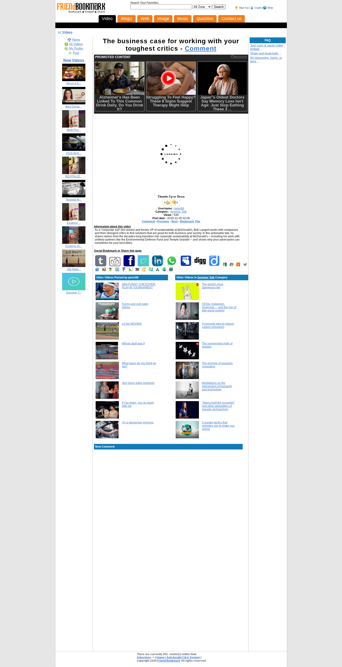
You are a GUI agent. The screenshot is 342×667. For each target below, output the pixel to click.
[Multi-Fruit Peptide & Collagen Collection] (73, 126)
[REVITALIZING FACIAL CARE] (73, 173)
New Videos (73, 60)
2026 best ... (73, 153)
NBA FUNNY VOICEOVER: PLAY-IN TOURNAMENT (139, 286)
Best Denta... (74, 106)
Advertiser (144, 657)
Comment (200, 48)
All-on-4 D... (73, 83)
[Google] (225, 265)
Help (270, 8)
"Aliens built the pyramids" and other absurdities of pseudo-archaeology (218, 406)
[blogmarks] (110, 270)
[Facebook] (129, 265)
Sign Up (243, 8)
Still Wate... (74, 269)
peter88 (179, 208)
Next (174, 221)
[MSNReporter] (245, 265)
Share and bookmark (264, 53)
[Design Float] (117, 270)
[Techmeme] (171, 270)
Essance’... (73, 223)
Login (258, 8)
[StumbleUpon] (164, 270)
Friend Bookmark (168, 660)
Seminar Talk (178, 211)
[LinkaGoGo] (137, 270)
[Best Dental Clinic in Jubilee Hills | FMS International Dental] (73, 103)
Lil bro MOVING (132, 323)
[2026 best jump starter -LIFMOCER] (73, 150)
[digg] (200, 265)
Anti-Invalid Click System (183, 657)
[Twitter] (143, 265)
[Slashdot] (157, 270)
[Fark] (124, 270)
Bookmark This (190, 221)
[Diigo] (214, 265)
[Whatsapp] (171, 265)
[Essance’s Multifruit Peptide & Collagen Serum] (73, 219)
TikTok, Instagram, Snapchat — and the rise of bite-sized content (219, 307)
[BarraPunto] (104, 270)
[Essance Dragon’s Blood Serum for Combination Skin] (73, 242)
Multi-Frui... (74, 130)
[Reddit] (115, 265)
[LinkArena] (130, 270)
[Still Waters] (73, 266)
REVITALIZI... (73, 176)
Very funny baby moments (138, 383)
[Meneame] (144, 270)
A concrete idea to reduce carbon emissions (218, 325)
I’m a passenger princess (138, 422)
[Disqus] (171, 487)
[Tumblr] (100, 265)
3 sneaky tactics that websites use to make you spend (218, 426)
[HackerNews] (238, 265)
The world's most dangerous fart (212, 286)
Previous (163, 221)
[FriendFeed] (97, 270)
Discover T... (73, 292)
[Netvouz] (151, 270)
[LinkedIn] (157, 265)
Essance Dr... (73, 246)
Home (76, 39)
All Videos (76, 44)
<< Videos (65, 32)
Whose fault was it (133, 343)
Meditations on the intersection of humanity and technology (217, 386)
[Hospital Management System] (73, 196)
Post (76, 53)
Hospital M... (73, 199)
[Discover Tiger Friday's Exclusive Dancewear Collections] (73, 289)
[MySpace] (186, 265)
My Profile (76, 48)
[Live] (231, 265)
